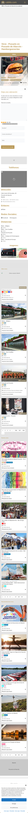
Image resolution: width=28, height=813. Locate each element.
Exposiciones (22, 578)
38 (15, 755)
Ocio (25, 620)
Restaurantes (23, 287)
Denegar (14, 803)
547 (20, 430)
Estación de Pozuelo (6, 232)
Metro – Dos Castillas (7, 229)
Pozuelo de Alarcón (14, 769)
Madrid (14, 762)
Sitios (14, 54)
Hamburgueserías (16, 80)
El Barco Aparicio (6, 290)
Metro (24, 318)
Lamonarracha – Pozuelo (9, 416)
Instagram (14, 217)
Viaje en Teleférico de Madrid (9, 713)
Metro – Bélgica (5, 226)
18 (18, 596)
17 (15, 596)
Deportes (24, 649)
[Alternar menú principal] (25, 2)
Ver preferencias (14, 807)
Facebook (5, 217)
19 (22, 596)
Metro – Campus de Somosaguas (10, 236)
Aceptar (14, 799)
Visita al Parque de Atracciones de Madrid (13, 623)
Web (4, 209)
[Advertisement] (14, 23)
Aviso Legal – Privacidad (9, 811)
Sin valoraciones (14, 82)
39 (18, 755)
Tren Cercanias (22, 380)
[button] (26, 785)
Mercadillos (23, 456)
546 (16, 430)
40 (22, 755)
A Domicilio (5, 80)
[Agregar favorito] (25, 295)
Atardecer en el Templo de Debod (11, 742)
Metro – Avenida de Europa (8, 239)
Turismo (24, 710)
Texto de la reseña (5, 102)
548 (23, 430)
